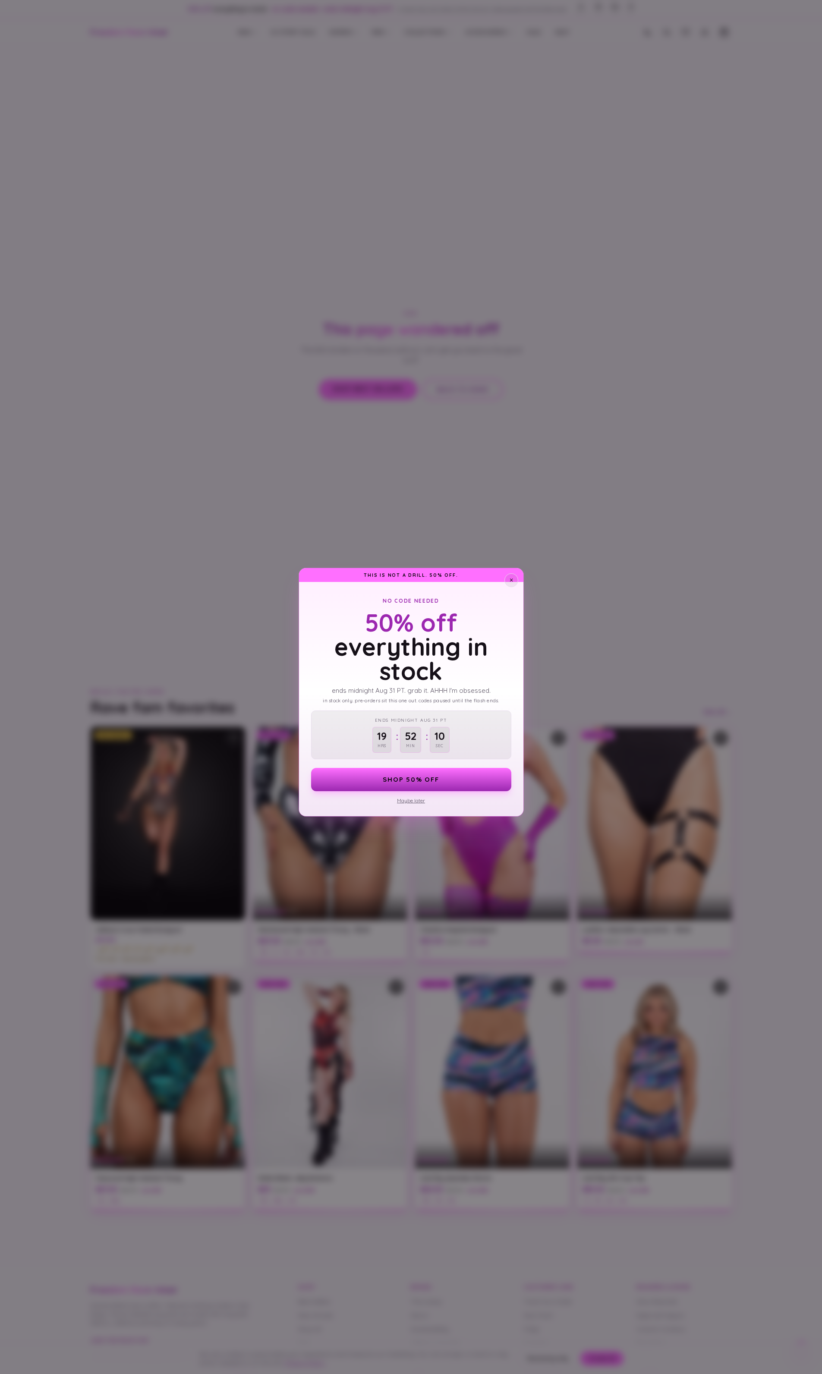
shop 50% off (411, 779)
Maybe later (411, 800)
